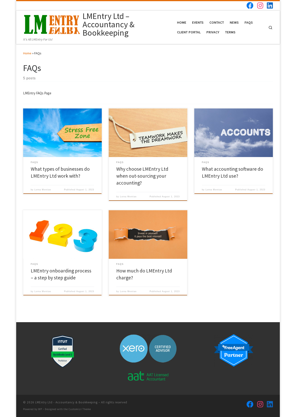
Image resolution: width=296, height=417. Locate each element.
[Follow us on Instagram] (260, 5)
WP (40, 409)
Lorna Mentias (42, 189)
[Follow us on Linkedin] (270, 5)
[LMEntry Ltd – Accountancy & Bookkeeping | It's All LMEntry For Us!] (52, 24)
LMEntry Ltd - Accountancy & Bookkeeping (66, 402)
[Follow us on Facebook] (250, 5)
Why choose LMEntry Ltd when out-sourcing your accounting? (142, 176)
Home (27, 53)
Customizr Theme (79, 409)
